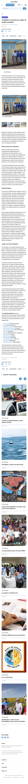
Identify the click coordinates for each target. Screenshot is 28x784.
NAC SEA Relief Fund (8, 329)
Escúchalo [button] (8, 72)
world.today (5, 17)
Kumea (5, 325)
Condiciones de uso (16, 777)
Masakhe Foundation (8, 326)
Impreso (23, 777)
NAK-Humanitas (7, 336)
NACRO (5, 333)
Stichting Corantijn (8, 342)
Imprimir (3, 26)
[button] (5, 418)
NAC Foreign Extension (9, 328)
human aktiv (6, 323)
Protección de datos (7, 777)
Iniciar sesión (10, 4)
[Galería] (14, 105)
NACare (5, 331)
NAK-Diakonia (6, 334)
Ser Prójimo (6, 340)
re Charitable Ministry (8, 339)
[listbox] (19, 5)
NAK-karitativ (6, 337)
